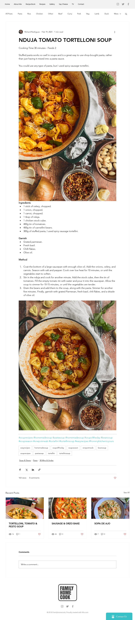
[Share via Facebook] (20, 469)
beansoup (102, 448)
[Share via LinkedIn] (33, 469)
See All (126, 492)
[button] (126, 14)
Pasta (20, 13)
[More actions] (114, 31)
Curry (70, 13)
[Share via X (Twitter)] (26, 469)
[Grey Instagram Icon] (117, 4)
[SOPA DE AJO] (110, 508)
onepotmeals (88, 448)
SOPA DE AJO (102, 523)
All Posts (9, 13)
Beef (60, 13)
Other (50, 13)
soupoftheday (58, 448)
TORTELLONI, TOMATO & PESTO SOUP (23, 525)
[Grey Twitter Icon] (123, 4)
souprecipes (25, 453)
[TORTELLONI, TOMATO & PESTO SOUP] (25, 508)
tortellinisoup (64, 453)
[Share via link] (39, 469)
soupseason (73, 448)
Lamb (97, 13)
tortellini (51, 453)
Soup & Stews (25, 460)
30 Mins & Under (47, 460)
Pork (79, 13)
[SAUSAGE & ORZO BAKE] (68, 508)
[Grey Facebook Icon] (128, 4)
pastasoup (39, 453)
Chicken (39, 13)
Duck (107, 13)
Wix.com (85, 612)
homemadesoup (41, 448)
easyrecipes (25, 448)
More (116, 13)
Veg (87, 13)
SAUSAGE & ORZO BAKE (66, 523)
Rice (29, 13)
